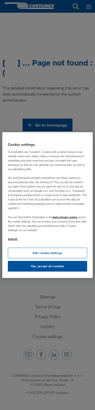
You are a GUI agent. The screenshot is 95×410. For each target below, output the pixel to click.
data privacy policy (65, 217)
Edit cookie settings (47, 253)
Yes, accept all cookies (47, 266)
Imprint (12, 239)
